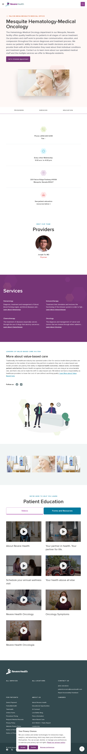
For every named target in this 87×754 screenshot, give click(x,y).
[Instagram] (21, 384)
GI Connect (36, 709)
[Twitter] (12, 750)
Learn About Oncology (54, 327)
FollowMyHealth (11, 706)
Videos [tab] (24, 511)
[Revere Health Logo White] (43, 671)
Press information (38, 716)
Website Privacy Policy (13, 726)
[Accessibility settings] (81, 748)
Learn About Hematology (12, 310)
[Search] (83, 4)
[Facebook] (17, 384)
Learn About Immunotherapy (56, 310)
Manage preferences (47, 747)
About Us (36, 697)
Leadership (36, 726)
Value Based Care (38, 719)
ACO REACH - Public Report (41, 723)
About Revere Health (39, 702)
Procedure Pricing (12, 716)
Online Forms (10, 713)
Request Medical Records (15, 719)
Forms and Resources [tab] (62, 511)
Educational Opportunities (41, 706)
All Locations (38, 681)
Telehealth (9, 709)
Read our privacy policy (56, 742)
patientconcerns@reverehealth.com (70, 689)
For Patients (12, 697)
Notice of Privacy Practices (15, 733)
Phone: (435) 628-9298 (43, 136)
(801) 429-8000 (63, 686)
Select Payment (11, 702)
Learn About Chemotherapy (12, 327)
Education (68, 110)
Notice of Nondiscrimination (15, 730)
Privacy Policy (10, 723)
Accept (23, 747)
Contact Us (63, 681)
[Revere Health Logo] (43, 4)
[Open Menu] (3, 4)
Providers (19, 110)
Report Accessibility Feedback (68, 693)
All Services (12, 681)
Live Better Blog (37, 713)
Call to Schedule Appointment (18, 59)
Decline (33, 747)
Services (43, 110)
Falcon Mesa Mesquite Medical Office (27, 16)
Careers (62, 697)
